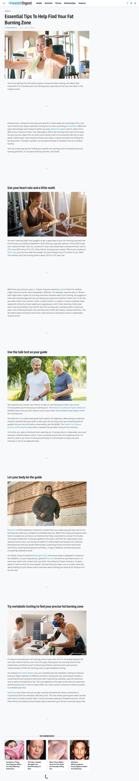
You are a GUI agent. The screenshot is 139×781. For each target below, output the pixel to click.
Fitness (58, 3)
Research (11, 530)
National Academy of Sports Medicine (68, 407)
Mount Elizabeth (58, 129)
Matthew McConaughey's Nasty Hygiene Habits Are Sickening (79, 765)
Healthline (72, 126)
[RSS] (135, 3)
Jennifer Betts (12, 28)
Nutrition (48, 3)
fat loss (50, 558)
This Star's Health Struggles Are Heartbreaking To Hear (34, 765)
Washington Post (39, 555)
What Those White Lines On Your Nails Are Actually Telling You (56, 765)
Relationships (70, 3)
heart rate (11, 252)
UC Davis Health (26, 673)
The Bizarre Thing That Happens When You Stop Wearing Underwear (13, 765)
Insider (63, 289)
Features (82, 3)
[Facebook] (127, 3)
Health (39, 3)
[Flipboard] (131, 3)
